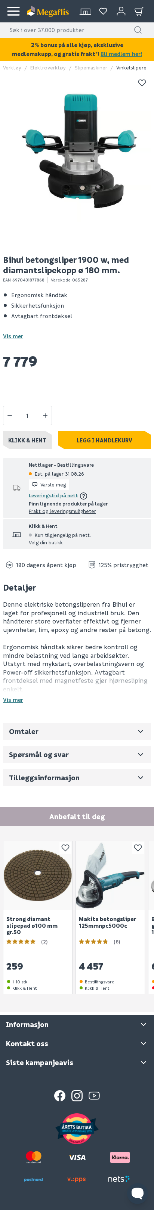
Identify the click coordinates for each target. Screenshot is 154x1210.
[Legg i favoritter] (142, 83)
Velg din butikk (46, 542)
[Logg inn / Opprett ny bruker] (121, 11)
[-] (9, 415)
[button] (137, 29)
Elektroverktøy (48, 67)
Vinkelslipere (131, 67)
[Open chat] (137, 1193)
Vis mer (13, 336)
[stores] (85, 11)
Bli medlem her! (121, 53)
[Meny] (13, 11)
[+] (45, 415)
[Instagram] (77, 1095)
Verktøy (12, 67)
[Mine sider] (103, 11)
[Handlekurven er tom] (139, 11)
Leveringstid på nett (53, 495)
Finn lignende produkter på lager (68, 503)
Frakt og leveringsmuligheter (62, 511)
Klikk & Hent (27, 440)
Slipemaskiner (91, 67)
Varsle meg (53, 484)
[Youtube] (94, 1095)
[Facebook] (59, 1095)
